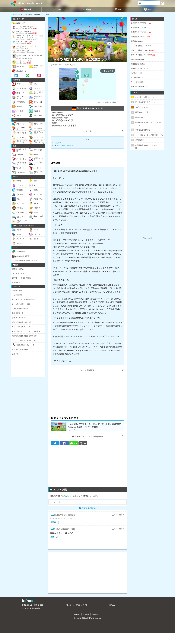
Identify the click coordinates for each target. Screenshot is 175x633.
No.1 (52, 515)
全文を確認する (87, 369)
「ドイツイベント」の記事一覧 (88, 436)
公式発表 (87, 131)
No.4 (52, 529)
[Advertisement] (87, 394)
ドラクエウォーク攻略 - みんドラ (76, 605)
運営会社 (86, 614)
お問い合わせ (96, 614)
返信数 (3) (54, 522)
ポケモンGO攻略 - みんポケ (31, 3)
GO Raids (112, 605)
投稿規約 (66, 495)
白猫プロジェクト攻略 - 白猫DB (32, 605)
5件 (73, 65)
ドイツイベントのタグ (64, 145)
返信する (54, 537)
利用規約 (77, 614)
